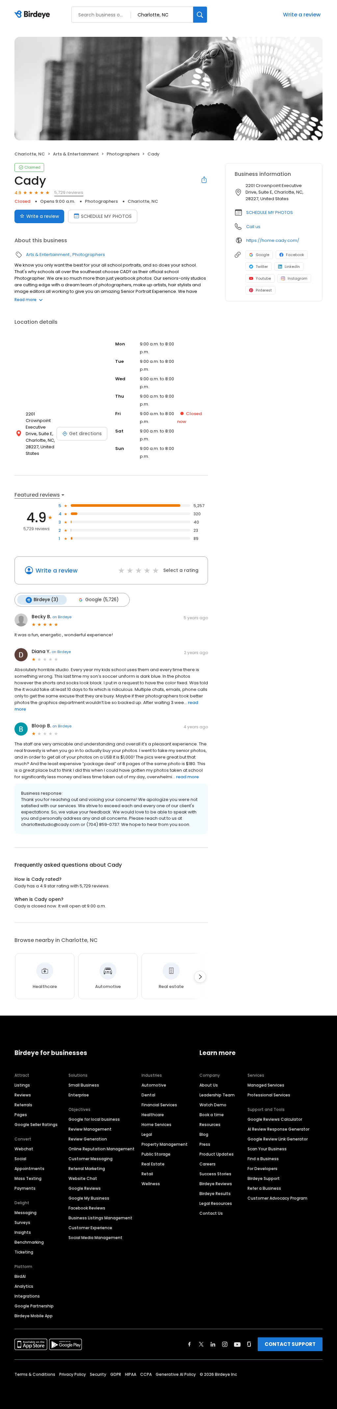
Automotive (154, 1085)
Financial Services (159, 1105)
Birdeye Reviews (215, 1183)
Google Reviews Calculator (274, 1119)
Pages (20, 1114)
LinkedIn (292, 266)
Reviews (22, 1095)
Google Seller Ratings (36, 1124)
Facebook (295, 254)
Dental (148, 1095)
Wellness (151, 1183)
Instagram (297, 278)
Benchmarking (29, 1242)
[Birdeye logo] (33, 14)
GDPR (115, 1374)
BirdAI (20, 1276)
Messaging (25, 1212)
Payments (25, 1188)
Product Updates (216, 1154)
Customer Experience (90, 1228)
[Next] (200, 977)
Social (20, 1159)
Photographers (123, 154)
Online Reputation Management (101, 1149)
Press (204, 1144)
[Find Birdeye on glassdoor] (249, 1344)
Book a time (211, 1114)
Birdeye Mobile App (33, 1316)
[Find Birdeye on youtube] (237, 1344)
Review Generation (87, 1139)
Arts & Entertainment (76, 154)
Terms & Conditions (34, 1374)
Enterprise (78, 1095)
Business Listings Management (100, 1218)
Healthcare (153, 1114)
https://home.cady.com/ (272, 240)
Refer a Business (264, 1188)
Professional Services (268, 1095)
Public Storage (156, 1154)
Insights (22, 1232)
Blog (203, 1134)
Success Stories (215, 1174)
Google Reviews (84, 1188)
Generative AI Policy (176, 1374)
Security (98, 1374)
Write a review (302, 14)
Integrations (27, 1296)
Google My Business (88, 1198)
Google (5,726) (101, 600)
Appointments (29, 1168)
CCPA (146, 1374)
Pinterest (264, 290)
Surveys (22, 1222)
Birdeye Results (215, 1193)
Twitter (262, 266)
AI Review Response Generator (278, 1129)
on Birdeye (61, 617)
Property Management (165, 1144)
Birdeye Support (263, 1178)
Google (262, 254)
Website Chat (82, 1178)
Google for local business (94, 1119)
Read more (25, 299)
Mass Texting (27, 1178)
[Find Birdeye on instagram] (224, 1344)
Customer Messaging (90, 1159)
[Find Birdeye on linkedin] (213, 1344)
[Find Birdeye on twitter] (201, 1344)
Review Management (90, 1129)
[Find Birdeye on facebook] (189, 1344)
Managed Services (265, 1085)
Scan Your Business (267, 1149)
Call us (253, 226)
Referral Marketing (86, 1168)
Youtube (263, 278)
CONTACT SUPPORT (290, 1344)
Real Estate (153, 1164)
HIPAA (130, 1374)
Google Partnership (34, 1306)
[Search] (200, 15)
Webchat (23, 1149)
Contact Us (211, 1213)
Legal (147, 1134)
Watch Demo (212, 1105)
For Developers (262, 1168)
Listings (22, 1085)
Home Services (156, 1124)
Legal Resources (215, 1203)
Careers (207, 1164)
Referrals (23, 1105)
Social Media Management (95, 1237)
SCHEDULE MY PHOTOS (106, 216)
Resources (209, 1124)
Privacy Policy (72, 1374)
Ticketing (23, 1252)
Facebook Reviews (86, 1208)
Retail (147, 1174)
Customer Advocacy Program (277, 1198)
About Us (208, 1085)
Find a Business (263, 1159)
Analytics (23, 1286)
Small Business (83, 1085)
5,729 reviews (68, 192)
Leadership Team (217, 1095)
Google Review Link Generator (277, 1139)
